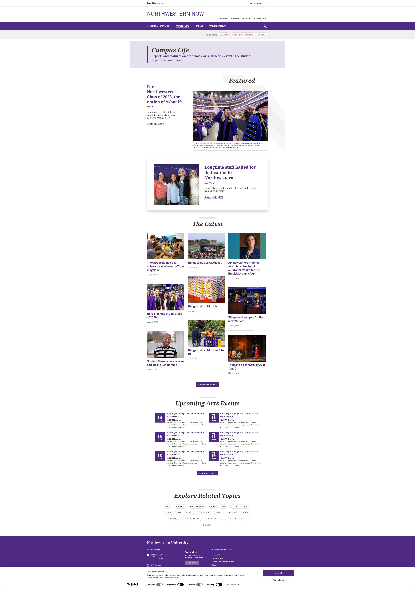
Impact (199, 26)
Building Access (217, 558)
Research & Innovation (158, 26)
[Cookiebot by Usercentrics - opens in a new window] (132, 584)
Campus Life (182, 26)
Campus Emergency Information (223, 561)
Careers (214, 565)
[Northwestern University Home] (156, 3)
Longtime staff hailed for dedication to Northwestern (230, 172)
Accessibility (216, 555)
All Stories (247, 18)
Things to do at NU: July (203, 306)
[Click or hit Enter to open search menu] (265, 26)
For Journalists (257, 3)
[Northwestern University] (207, 543)
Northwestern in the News (229, 18)
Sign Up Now (192, 563)
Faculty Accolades (244, 34)
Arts (225, 34)
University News (217, 26)
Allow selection (278, 580)
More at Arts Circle (207, 473)
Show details (231, 585)
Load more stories (206, 384)
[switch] (180, 584)
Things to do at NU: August (205, 262)
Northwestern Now (175, 14)
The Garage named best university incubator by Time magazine (165, 266)
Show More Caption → (230, 147)
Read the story (155, 124)
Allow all (278, 573)
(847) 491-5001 (155, 565)
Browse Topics (261, 18)
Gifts (263, 34)
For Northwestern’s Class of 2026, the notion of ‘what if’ (164, 94)
